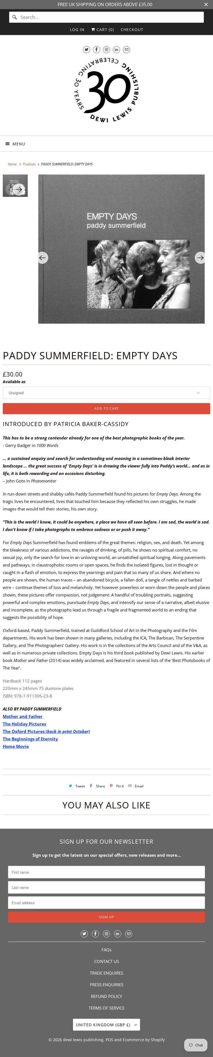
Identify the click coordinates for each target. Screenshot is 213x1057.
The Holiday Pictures (24, 724)
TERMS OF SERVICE (107, 1008)
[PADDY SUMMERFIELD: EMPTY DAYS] (121, 258)
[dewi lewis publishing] (106, 93)
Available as (14, 381)
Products (30, 164)
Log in (77, 29)
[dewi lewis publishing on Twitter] (86, 49)
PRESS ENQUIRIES (106, 984)
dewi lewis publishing (83, 1039)
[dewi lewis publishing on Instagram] (106, 49)
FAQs (106, 949)
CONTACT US (106, 961)
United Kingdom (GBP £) (104, 1024)
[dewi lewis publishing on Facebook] (96, 49)
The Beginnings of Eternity (30, 739)
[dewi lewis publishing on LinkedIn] (116, 49)
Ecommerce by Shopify (144, 1039)
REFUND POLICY (106, 996)
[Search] (14, 17)
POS (109, 1039)
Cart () (104, 29)
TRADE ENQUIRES (106, 973)
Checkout (132, 29)
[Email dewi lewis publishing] (126, 49)
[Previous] (42, 258)
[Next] (201, 258)
